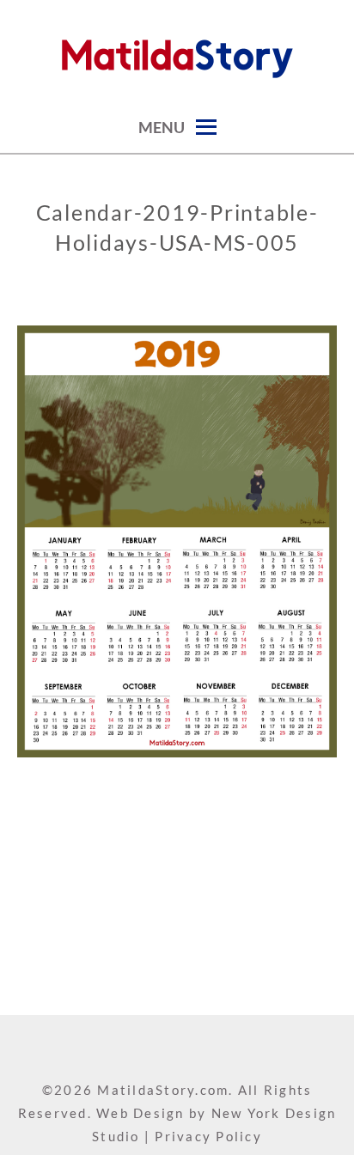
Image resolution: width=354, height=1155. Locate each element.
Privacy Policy (208, 1136)
